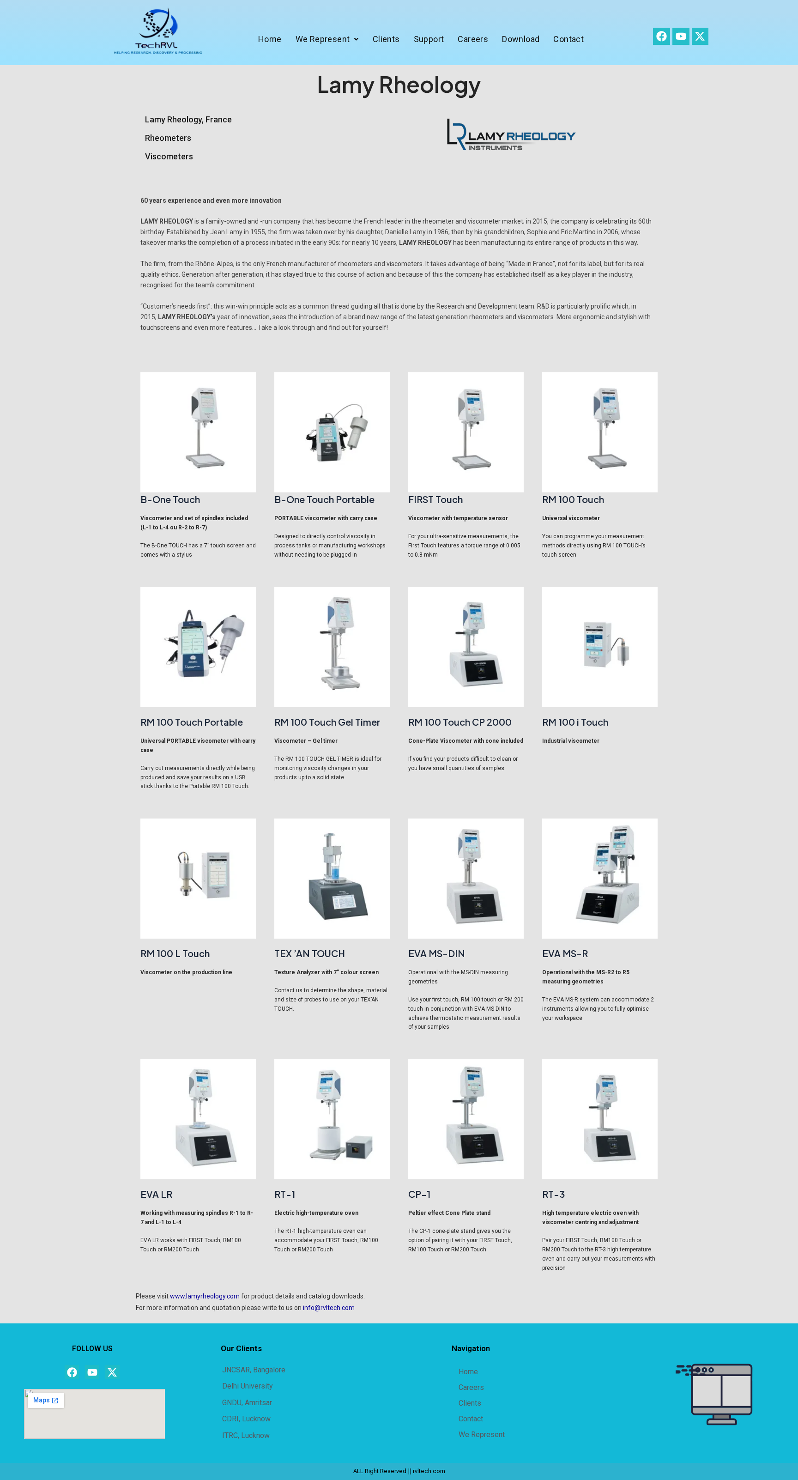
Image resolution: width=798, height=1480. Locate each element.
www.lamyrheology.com (205, 1296)
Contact (569, 39)
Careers (473, 39)
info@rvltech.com (329, 1307)
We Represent (323, 39)
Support (429, 39)
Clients (386, 39)
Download (520, 39)
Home (270, 39)
